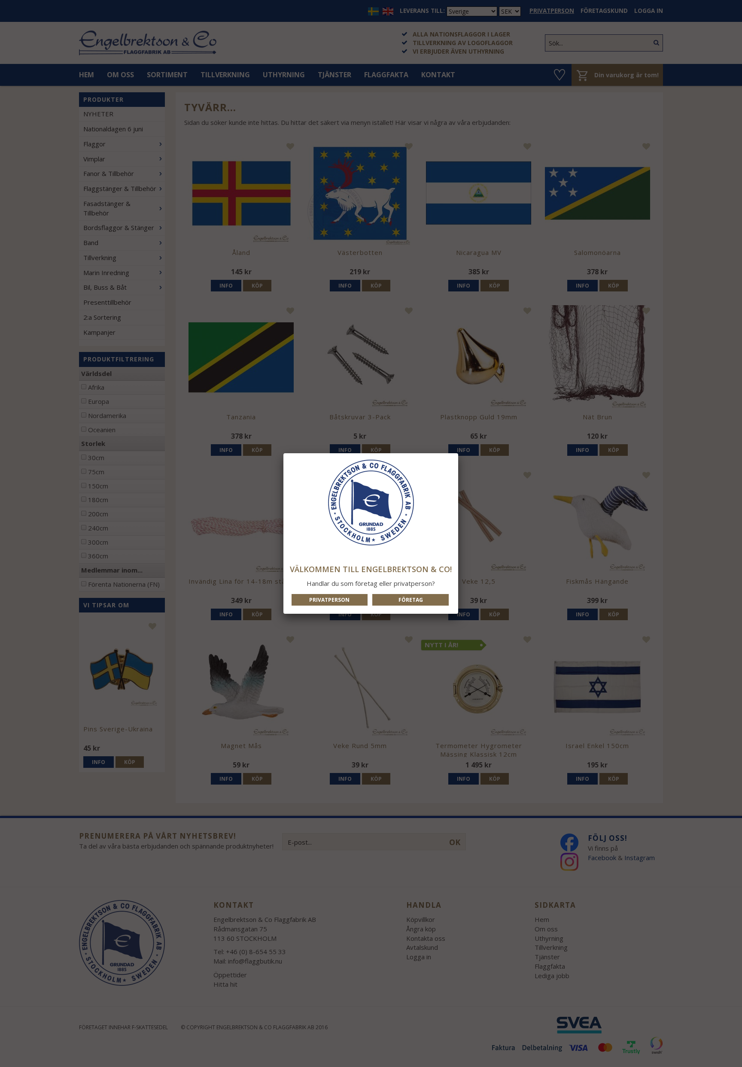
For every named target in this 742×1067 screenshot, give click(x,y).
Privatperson (329, 599)
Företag (410, 599)
